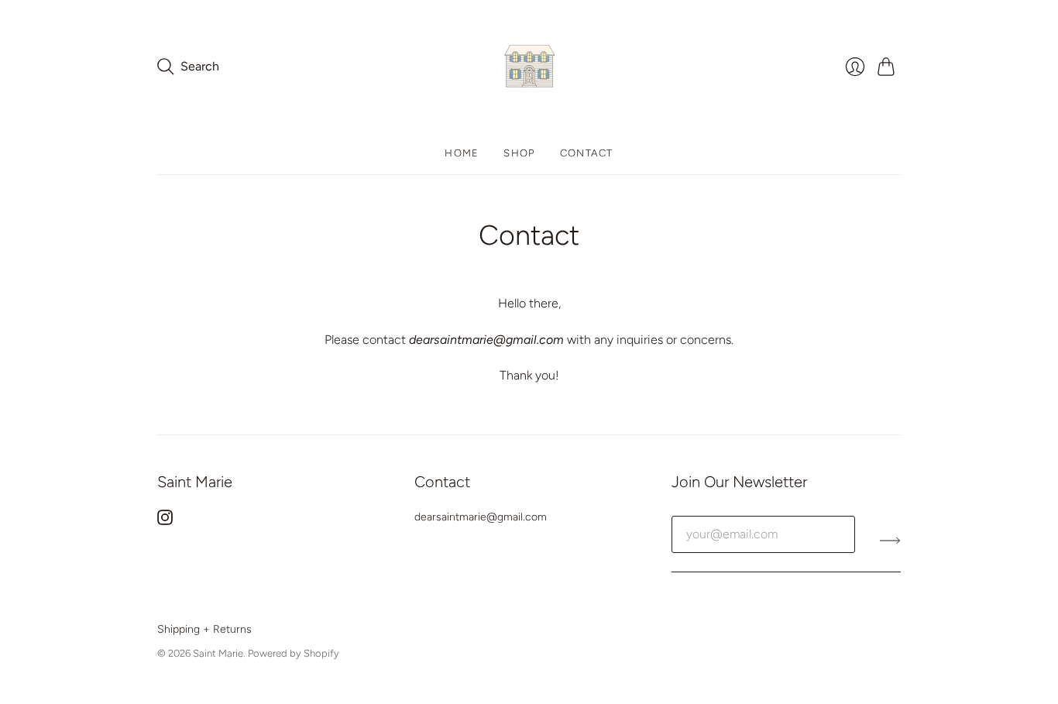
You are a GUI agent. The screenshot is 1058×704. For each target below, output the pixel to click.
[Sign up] (890, 541)
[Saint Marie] (529, 66)
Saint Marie (218, 653)
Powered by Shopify (293, 653)
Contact (586, 153)
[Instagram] (165, 520)
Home (462, 153)
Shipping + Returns (204, 629)
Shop (518, 153)
